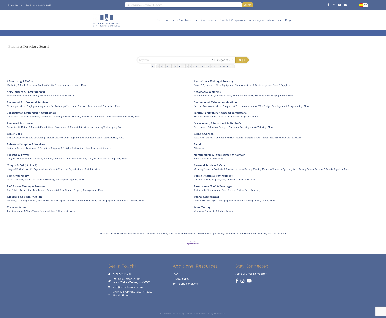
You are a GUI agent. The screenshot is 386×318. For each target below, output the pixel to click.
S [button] (211, 66)
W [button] (224, 66)
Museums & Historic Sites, (53, 95)
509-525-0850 (44, 5)
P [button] (202, 66)
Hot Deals (162, 233)
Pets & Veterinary (18, 175)
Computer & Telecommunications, (240, 106)
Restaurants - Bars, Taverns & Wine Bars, (228, 190)
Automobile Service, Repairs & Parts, (213, 95)
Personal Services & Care (209, 165)
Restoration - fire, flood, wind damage (91, 148)
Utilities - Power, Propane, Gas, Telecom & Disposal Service (224, 179)
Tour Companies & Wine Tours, (23, 211)
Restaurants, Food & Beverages (213, 186)
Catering (255, 190)
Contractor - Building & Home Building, (61, 116)
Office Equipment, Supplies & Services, (118, 200)
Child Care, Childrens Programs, (234, 116)
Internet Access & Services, (208, 106)
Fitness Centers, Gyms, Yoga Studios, (65, 137)
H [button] (179, 66)
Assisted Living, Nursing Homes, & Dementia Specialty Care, (267, 169)
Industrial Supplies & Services (26, 144)
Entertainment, (14, 95)
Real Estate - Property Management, (78, 190)
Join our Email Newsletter (251, 273)
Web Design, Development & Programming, (280, 106)
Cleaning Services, (16, 106)
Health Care (14, 133)
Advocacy (255, 20)
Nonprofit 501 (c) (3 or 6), (20, 169)
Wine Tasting (202, 207)
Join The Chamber (277, 233)
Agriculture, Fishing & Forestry (213, 81)
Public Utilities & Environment (213, 175)
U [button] (217, 66)
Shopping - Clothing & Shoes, (22, 200)
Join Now (162, 20)
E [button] (170, 66)
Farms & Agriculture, (204, 85)
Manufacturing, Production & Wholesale (219, 155)
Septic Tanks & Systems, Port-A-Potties (281, 137)
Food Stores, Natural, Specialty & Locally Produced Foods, (67, 200)
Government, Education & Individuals (217, 123)
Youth (255, 116)
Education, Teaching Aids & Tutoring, (248, 127)
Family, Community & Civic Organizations (220, 112)
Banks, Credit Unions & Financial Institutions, (30, 127)
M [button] (193, 66)
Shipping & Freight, (61, 148)
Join (27, 5)
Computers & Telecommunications (215, 102)
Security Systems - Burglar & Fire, (243, 137)
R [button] (208, 66)
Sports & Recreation (206, 196)
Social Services (92, 169)
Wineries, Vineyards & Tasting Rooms (213, 211)
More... (84, 85)
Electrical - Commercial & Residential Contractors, (108, 116)
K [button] (187, 66)
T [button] (214, 66)
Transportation (17, 207)
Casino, (265, 200)
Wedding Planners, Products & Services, (214, 169)
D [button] (167, 66)
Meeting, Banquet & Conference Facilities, (65, 158)
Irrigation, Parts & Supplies (276, 85)
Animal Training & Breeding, (40, 179)
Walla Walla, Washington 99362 (132, 282)
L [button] (190, 66)
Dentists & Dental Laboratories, (101, 137)
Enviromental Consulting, (101, 106)
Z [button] (233, 66)
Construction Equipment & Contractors (31, 112)
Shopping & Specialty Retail (24, 196)
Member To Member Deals (182, 233)
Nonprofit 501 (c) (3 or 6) (22, 165)
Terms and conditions (185, 283)
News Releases (128, 233)
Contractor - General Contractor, (23, 116)
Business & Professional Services (27, 102)
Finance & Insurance (20, 123)
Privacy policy (181, 278)
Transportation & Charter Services (57, 211)
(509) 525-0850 (121, 274)
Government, (200, 127)
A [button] (158, 66)
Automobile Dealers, (243, 95)
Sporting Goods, (252, 200)
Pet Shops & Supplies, (67, 179)
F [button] (173, 66)
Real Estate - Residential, (19, 190)
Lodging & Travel (18, 155)
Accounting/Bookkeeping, (104, 127)
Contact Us (232, 233)
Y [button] (230, 66)
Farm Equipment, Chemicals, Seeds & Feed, (238, 85)
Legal (197, 144)
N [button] (196, 66)
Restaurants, (200, 190)
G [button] (176, 66)
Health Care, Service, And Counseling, (26, 137)
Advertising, (73, 85)
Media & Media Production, (52, 85)
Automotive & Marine (207, 92)
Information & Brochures (253, 233)
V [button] (220, 66)
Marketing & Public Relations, (22, 85)
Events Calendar (146, 233)
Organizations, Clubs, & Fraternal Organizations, (59, 169)
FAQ (175, 273)
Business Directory (16, 5)
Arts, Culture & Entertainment (26, 92)
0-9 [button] (153, 66)
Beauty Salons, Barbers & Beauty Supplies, (321, 169)
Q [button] (205, 66)
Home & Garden (204, 133)
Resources (207, 20)
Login (34, 5)
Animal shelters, (15, 179)
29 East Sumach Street (127, 278)
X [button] (227, 66)
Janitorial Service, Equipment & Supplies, (28, 148)
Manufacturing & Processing (208, 158)
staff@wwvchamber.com (127, 287)
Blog (288, 20)
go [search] (243, 60)
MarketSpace (204, 233)
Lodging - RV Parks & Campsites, (104, 158)
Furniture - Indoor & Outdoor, (209, 137)
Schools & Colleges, (218, 127)
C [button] (164, 66)
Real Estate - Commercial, (46, 190)
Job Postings (219, 233)
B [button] (161, 66)
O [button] (199, 66)
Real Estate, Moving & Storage (26, 186)
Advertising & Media (20, 81)
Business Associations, (205, 116)
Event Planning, (31, 95)
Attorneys (199, 148)
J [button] (184, 66)
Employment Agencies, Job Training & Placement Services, (57, 106)
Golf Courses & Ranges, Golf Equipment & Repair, (219, 200)
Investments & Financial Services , (72, 127)
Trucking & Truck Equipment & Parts (274, 95)
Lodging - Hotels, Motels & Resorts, (25, 158)
